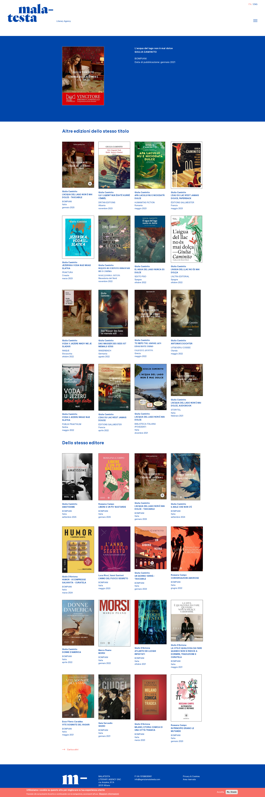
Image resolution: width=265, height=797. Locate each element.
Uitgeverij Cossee (181, 347)
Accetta (220, 792)
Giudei (101, 726)
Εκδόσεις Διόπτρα (144, 350)
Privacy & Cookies (191, 776)
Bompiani (67, 201)
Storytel (176, 410)
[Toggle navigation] (255, 21)
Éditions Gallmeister (182, 202)
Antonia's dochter (181, 343)
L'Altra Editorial (180, 276)
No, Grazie (232, 792)
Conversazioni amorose (185, 578)
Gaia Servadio (105, 723)
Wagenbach (104, 350)
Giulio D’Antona (70, 576)
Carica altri (72, 749)
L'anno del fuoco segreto (113, 578)
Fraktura (67, 272)
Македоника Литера (109, 275)
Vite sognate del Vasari (76, 724)
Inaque (65, 350)
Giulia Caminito (146, 51)
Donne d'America (71, 652)
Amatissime (68, 507)
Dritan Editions (106, 202)
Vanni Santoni (117, 575)
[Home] (30, 13)
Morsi (101, 653)
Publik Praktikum (71, 424)
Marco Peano (104, 650)
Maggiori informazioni (109, 794)
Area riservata (189, 779)
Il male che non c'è (181, 507)
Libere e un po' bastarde (112, 507)
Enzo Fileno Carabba (72, 721)
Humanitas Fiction (145, 202)
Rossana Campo (106, 504)
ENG (255, 4)
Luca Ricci (103, 575)
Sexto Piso (140, 276)
